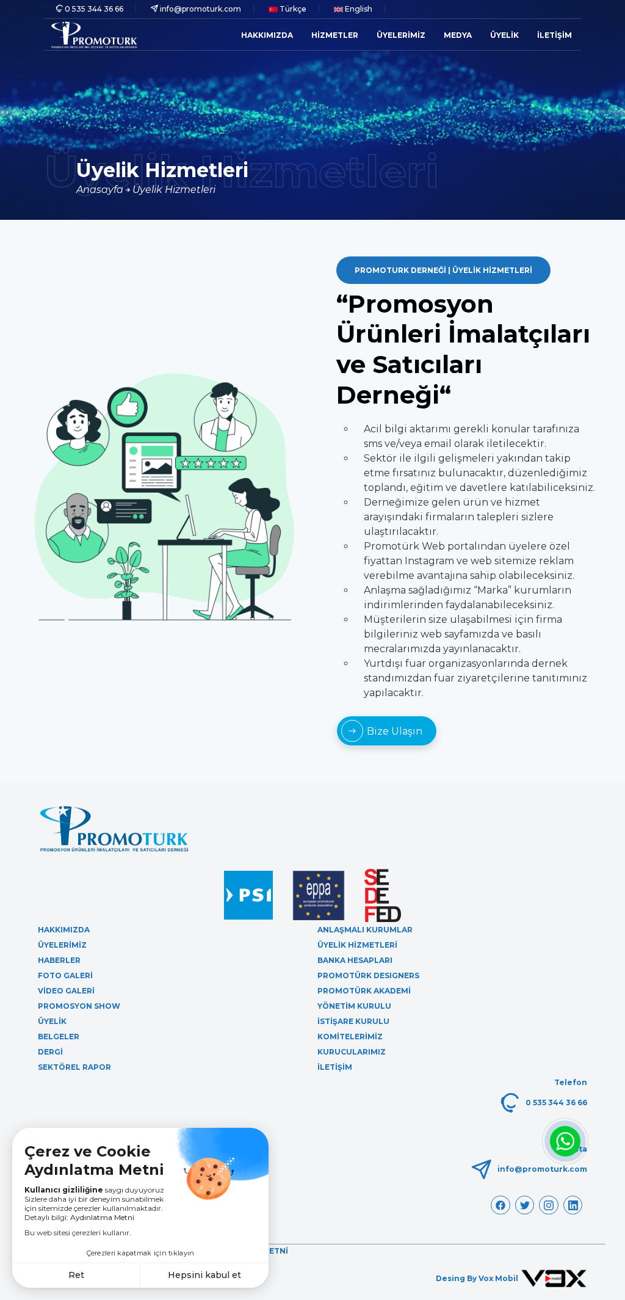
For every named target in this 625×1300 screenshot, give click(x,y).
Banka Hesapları (354, 960)
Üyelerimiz (401, 35)
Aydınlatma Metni (102, 1217)
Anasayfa (101, 189)
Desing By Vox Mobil (478, 1278)
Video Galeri (66, 990)
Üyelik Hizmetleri (173, 189)
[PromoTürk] (94, 34)
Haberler (59, 960)
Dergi (50, 1051)
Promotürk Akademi (364, 990)
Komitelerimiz (350, 1036)
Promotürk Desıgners (368, 975)
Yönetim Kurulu (354, 1006)
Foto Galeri (65, 975)
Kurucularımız (351, 1051)
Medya (458, 35)
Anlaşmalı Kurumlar (365, 929)
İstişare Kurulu (353, 1021)
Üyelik (504, 35)
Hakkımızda (267, 35)
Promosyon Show (79, 1006)
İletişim (554, 35)
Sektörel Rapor (74, 1067)
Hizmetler (334, 35)
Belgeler (58, 1036)
